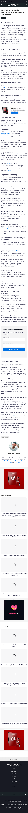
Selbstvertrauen (17, 416)
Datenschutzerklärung (9, 808)
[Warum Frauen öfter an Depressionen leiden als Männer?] (14, 526)
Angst (18, 154)
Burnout (14, 773)
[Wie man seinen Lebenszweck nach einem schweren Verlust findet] (14, 585)
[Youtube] (25, 794)
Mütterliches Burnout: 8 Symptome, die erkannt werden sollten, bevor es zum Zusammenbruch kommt (14, 515)
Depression (14, 776)
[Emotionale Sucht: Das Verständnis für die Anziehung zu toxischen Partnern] (14, 674)
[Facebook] (8, 794)
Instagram (12, 461)
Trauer (14, 788)
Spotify (10, 462)
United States (14, 801)
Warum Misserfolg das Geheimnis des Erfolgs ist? (14, 665)
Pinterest (23, 461)
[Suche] (26, 5)
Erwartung (20, 284)
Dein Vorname (6, 337)
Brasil (9, 800)
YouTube (17, 462)
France (15, 800)
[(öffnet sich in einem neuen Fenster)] (26, 1)
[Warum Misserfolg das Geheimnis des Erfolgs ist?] (14, 656)
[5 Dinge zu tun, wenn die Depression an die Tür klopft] (14, 636)
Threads (6, 461)
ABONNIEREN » (14, 349)
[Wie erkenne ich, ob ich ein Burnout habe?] (14, 546)
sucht (9, 170)
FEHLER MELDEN (5, 437)
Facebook (17, 461)
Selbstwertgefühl (5, 133)
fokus (5, 87)
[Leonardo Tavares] (14, 765)
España (12, 800)
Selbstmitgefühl (15, 250)
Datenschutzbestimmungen (15, 354)
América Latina (4, 800)
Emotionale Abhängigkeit (14, 778)
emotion (9, 163)
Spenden (19, 808)
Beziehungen (14, 771)
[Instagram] (14, 794)
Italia (19, 800)
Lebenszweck (14, 781)
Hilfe (22, 808)
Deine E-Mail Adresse (8, 343)
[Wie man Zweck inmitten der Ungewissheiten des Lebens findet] (14, 565)
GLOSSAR (3, 18)
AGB (7, 354)
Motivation (14, 783)
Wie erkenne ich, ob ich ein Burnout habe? (14, 555)
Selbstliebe (14, 786)
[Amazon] (2, 794)
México (21, 800)
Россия (19, 801)
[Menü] (1, 5)
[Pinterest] (20, 794)
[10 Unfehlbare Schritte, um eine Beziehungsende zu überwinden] (14, 714)
